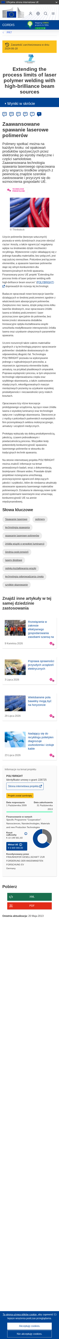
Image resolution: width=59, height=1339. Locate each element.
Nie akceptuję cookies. (29, 1334)
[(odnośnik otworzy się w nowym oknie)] (13, 12)
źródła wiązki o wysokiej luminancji (24, 543)
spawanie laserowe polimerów (22, 535)
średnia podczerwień (16, 552)
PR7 (9, 32)
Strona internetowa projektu (23, 787)
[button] (38, 13)
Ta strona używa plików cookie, (20, 1314)
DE (4, 114)
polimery (40, 519)
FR (25, 114)
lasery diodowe (13, 560)
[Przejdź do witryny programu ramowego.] (29, 58)
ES (18, 114)
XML (32, 896)
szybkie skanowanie (16, 584)
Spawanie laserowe (16, 519)
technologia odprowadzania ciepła (24, 576)
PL (39, 114)
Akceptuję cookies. (29, 1326)
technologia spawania (17, 527)
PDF (32, 905)
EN (11, 114)
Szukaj (45, 13)
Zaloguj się (30, 13)
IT (32, 114)
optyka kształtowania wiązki (20, 568)
